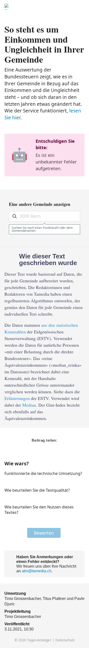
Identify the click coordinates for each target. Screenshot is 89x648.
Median (29, 405)
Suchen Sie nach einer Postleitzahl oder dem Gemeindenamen (42, 229)
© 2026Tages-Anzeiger (33, 640)
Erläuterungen (17, 398)
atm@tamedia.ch (36, 571)
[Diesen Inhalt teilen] (82, 6)
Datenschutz (65, 640)
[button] (6, 480)
